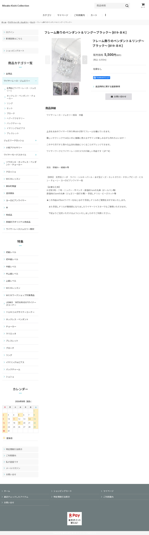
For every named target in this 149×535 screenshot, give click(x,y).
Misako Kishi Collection (15, 5)
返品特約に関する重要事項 (107, 86)
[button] (105, 15)
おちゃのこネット (70, 533)
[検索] (127, 5)
